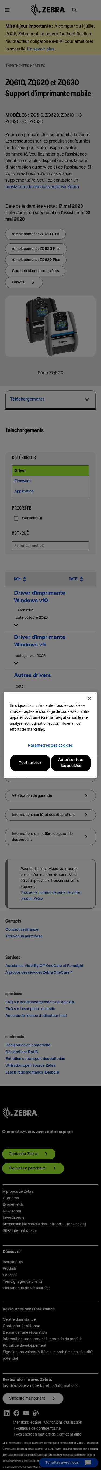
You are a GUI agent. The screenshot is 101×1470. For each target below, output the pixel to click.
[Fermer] (90, 698)
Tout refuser (30, 763)
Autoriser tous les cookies (71, 763)
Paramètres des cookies (50, 745)
